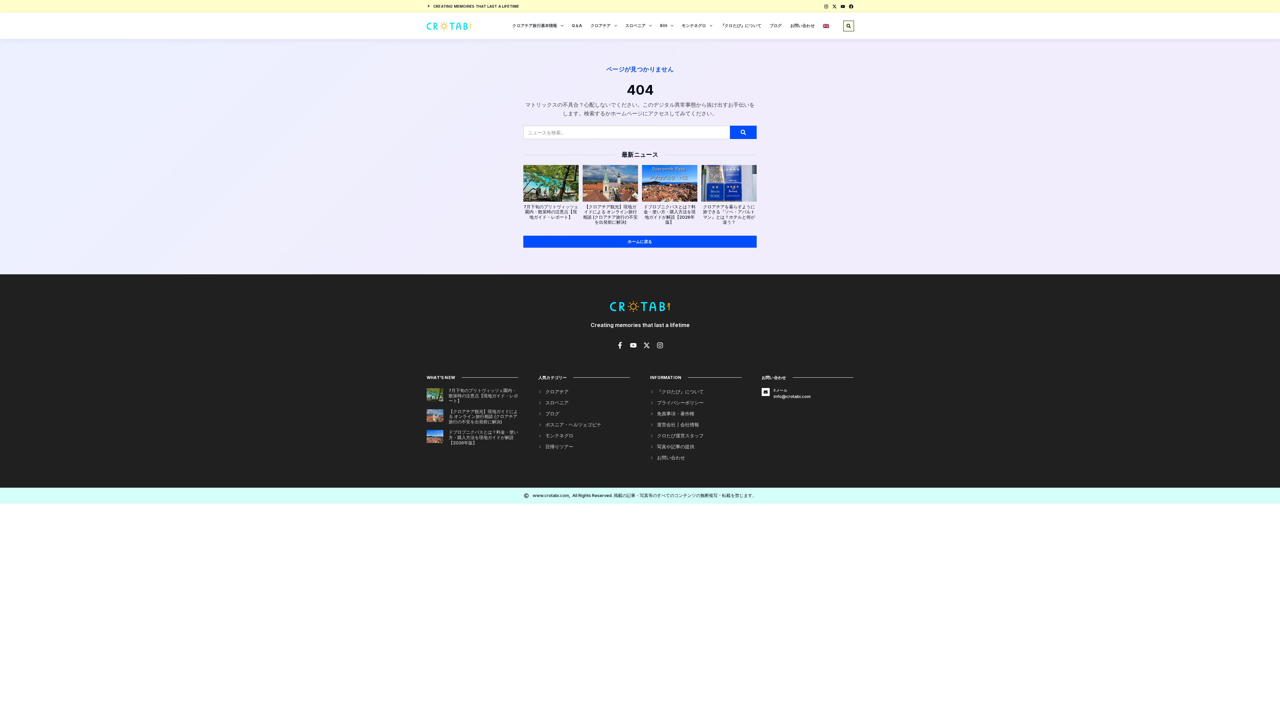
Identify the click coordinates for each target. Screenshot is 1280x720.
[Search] (743, 132)
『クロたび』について (741, 25)
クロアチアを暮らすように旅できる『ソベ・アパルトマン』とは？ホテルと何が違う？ (729, 214)
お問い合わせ (802, 25)
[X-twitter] (834, 6)
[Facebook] (851, 6)
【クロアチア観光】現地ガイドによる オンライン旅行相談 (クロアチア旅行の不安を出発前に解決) (610, 214)
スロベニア (635, 25)
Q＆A (577, 25)
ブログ (776, 25)
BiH (663, 25)
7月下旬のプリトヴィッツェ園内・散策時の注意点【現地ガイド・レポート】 (551, 212)
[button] (848, 26)
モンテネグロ (694, 25)
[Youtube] (843, 6)
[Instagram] (826, 6)
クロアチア (601, 25)
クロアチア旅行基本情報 (534, 25)
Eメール (780, 390)
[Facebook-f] (620, 345)
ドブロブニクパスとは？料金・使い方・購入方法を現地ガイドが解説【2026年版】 (670, 214)
